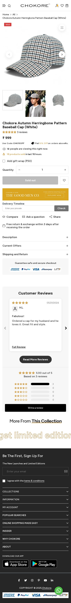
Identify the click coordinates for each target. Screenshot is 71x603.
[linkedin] (52, 580)
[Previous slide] (5, 328)
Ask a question (35, 216)
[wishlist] (62, 5)
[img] (20, 302)
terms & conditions (34, 480)
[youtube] (45, 580)
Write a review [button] (35, 407)
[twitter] (25, 580)
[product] (62, 27)
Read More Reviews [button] (35, 359)
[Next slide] (66, 328)
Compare (12, 216)
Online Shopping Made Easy (20, 523)
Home (5, 14)
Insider (7, 531)
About (6, 546)
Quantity (8, 169)
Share (57, 216)
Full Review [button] (19, 347)
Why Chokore (11, 538)
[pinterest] (39, 580)
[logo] (35, 5)
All (14, 14)
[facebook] (19, 580)
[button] (4, 5)
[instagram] (32, 580)
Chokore (46, 588)
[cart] (67, 5)
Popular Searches (14, 515)
